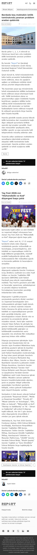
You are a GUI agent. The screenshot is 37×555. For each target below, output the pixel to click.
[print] (25, 183)
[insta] (8, 531)
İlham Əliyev (8, 9)
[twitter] (16, 183)
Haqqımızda (6, 510)
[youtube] (28, 531)
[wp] (7, 183)
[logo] (7, 3)
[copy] (29, 183)
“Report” (14, 63)
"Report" (5, 241)
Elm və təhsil (6, 24)
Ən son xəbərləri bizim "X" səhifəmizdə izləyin (15, 162)
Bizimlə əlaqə (27, 510)
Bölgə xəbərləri (13, 172)
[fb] (3, 183)
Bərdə (5, 154)
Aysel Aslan (11, 484)
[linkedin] (20, 183)
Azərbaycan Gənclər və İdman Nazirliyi (17, 465)
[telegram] (12, 183)
